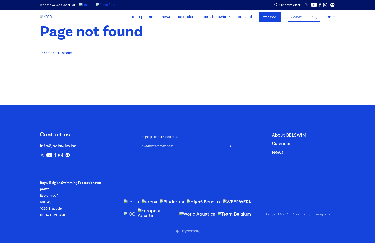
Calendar (186, 16)
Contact (245, 16)
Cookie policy (321, 214)
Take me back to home (56, 52)
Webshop (270, 17)
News (166, 16)
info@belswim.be (58, 146)
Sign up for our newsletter (160, 136)
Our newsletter (289, 5)
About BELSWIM (214, 16)
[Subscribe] (229, 145)
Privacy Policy (301, 214)
